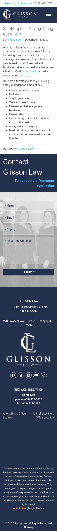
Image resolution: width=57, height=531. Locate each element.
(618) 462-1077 (43, 3)
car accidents (30, 71)
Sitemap (29, 527)
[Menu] (48, 14)
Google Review (36, 508)
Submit (29, 272)
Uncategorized (24, 148)
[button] (13, 375)
